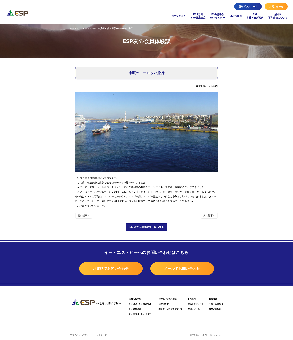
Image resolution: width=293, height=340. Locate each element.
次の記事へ (209, 215)
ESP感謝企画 (135, 309)
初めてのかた (179, 16)
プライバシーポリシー (80, 335)
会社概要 (213, 299)
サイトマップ (101, 335)
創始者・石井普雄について (170, 309)
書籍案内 (192, 299)
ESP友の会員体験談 (168, 299)
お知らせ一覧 (194, 309)
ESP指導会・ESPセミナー (141, 314)
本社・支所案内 (216, 304)
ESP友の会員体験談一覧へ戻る (146, 227)
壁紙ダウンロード (248, 6)
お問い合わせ (276, 6)
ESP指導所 (236, 16)
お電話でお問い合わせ (111, 268)
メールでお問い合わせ (182, 268)
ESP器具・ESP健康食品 (140, 304)
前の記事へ (84, 215)
